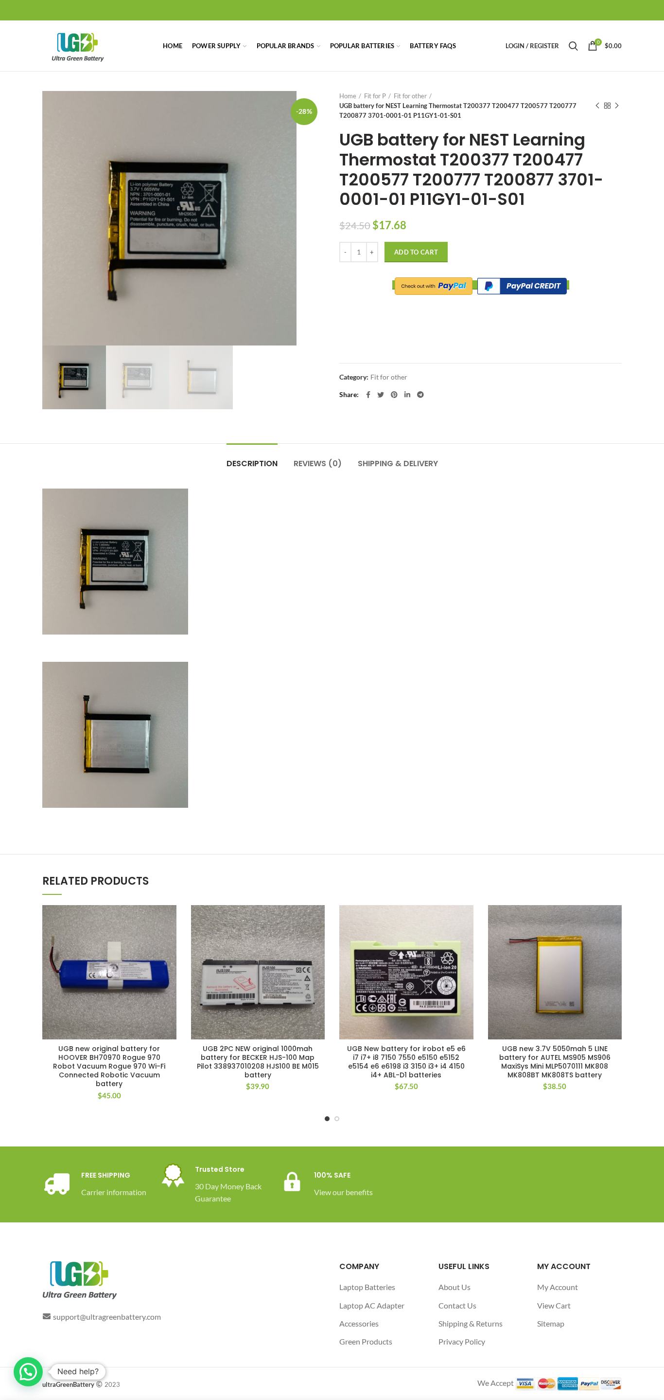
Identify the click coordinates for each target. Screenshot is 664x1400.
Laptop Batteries (367, 1286)
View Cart (554, 1305)
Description (252, 463)
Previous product (597, 105)
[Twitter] (380, 394)
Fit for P (375, 96)
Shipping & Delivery (398, 463)
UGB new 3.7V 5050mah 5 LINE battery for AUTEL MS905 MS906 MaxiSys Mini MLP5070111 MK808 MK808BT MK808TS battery (555, 1062)
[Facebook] (368, 394)
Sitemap (550, 1323)
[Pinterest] (394, 394)
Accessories (359, 1323)
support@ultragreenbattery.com (107, 1316)
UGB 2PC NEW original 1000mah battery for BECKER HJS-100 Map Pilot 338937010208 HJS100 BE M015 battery (258, 1062)
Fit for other (410, 96)
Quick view (169, 943)
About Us (454, 1286)
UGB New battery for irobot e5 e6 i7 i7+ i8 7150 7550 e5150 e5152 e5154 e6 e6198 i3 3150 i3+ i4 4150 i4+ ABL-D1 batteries (406, 1062)
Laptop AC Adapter (371, 1305)
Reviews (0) (318, 463)
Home (347, 96)
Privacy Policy (461, 1341)
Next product (617, 105)
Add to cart (416, 252)
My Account (557, 1286)
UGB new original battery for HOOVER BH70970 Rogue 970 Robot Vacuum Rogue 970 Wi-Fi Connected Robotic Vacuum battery (109, 1066)
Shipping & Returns (470, 1323)
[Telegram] (420, 394)
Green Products (365, 1341)
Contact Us (457, 1305)
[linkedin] (407, 394)
